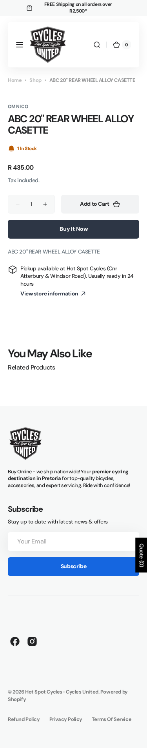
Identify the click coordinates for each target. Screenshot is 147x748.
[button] (19, 44)
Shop (35, 80)
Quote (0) (141, 555)
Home (15, 80)
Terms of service (111, 719)
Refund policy (24, 719)
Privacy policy (65, 719)
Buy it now (74, 228)
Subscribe (73, 566)
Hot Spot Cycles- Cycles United (61, 691)
